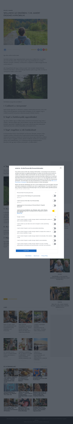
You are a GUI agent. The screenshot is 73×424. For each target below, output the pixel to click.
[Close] (61, 168)
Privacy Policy (44, 255)
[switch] (54, 196)
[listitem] (36, 192)
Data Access (36, 255)
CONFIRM (26, 250)
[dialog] (36, 212)
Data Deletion (28, 255)
